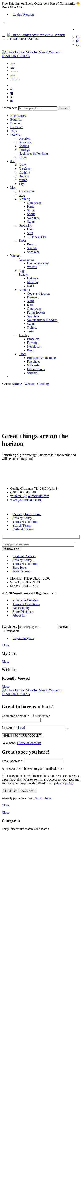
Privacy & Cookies (25, 600)
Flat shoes (33, 361)
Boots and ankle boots (41, 358)
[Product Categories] (77, 29)
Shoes (22, 240)
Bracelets (25, 138)
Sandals (32, 248)
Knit (30, 305)
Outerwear (34, 202)
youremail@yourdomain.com (29, 496)
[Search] (11, 100)
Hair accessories (37, 263)
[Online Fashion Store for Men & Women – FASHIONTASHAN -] (37, 39)
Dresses (15, 123)
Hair (30, 229)
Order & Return (23, 529)
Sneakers (33, 252)
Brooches (25, 142)
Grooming (25, 225)
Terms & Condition (25, 521)
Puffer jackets (36, 312)
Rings (22, 157)
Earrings (24, 150)
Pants (30, 206)
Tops (13, 131)
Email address (12, 761)
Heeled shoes (36, 369)
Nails (30, 286)
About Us (19, 615)
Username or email (15, 716)
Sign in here (43, 798)
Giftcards (33, 365)
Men (13, 187)
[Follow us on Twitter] (3, 507)
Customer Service (24, 556)
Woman (15, 255)
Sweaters (33, 218)
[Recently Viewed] (6, 622)
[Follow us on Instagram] (10, 507)
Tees (30, 331)
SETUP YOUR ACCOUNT (19, 790)
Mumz (23, 180)
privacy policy (63, 783)
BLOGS (13, 75)
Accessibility (21, 608)
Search (64, 108)
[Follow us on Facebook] (5, 507)
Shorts (31, 214)
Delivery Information (27, 514)
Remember (42, 716)
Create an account (29, 743)
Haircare (32, 278)
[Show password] (66, 728)
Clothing (24, 172)
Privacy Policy (22, 518)
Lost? (21, 727)
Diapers (24, 176)
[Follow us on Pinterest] (8, 507)
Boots (31, 244)
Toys (22, 184)
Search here (10, 108)
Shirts (30, 210)
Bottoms (15, 119)
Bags (22, 195)
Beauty (23, 274)
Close (5, 645)
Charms (24, 146)
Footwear (16, 127)
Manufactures (22, 571)
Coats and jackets (38, 293)
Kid (12, 161)
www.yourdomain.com (25, 500)
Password (9, 727)
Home (18, 384)
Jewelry (15, 134)
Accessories (18, 115)
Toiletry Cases (36, 237)
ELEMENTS (14, 71)
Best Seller (20, 567)
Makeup (32, 282)
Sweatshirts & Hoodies (42, 320)
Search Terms (22, 525)
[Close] (3, 698)
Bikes (22, 165)
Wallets (32, 267)
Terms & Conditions (26, 604)
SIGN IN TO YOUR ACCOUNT (22, 735)
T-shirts (32, 327)
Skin (30, 233)
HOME (13, 64)
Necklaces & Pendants (33, 153)
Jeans (30, 301)
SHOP (12, 67)
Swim (31, 221)
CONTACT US (15, 79)
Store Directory (23, 611)
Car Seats (25, 168)
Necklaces (34, 346)
